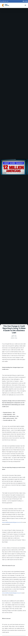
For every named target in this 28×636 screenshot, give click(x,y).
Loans (16, 338)
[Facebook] (23, 1)
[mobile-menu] (24, 5)
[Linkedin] (26, 1)
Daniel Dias (14, 335)
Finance (12, 338)
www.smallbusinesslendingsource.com (11, 522)
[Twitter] (25, 1)
